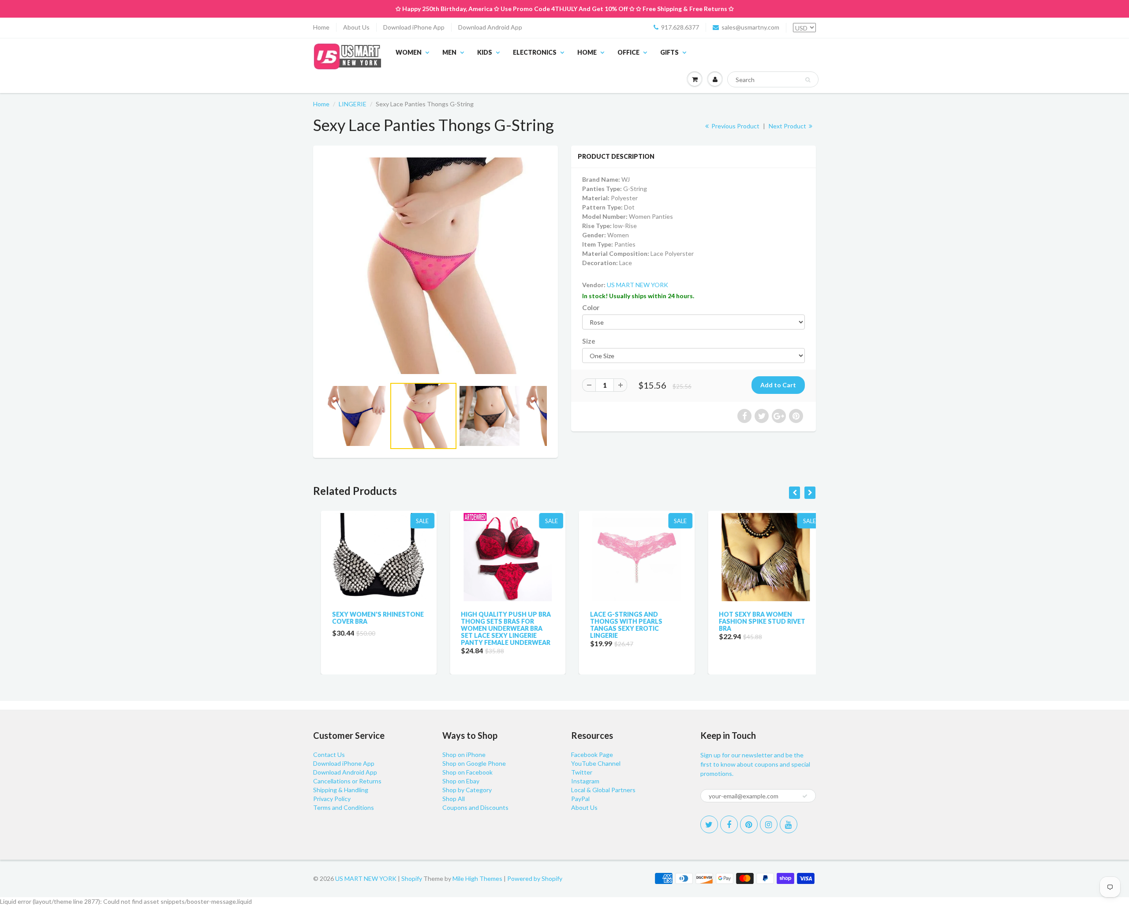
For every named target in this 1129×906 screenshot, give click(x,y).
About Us (356, 27)
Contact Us (329, 754)
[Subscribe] (805, 796)
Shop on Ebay (460, 781)
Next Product (788, 126)
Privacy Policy (332, 798)
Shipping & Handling (340, 790)
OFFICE (628, 52)
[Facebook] (729, 824)
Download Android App (490, 27)
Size (588, 341)
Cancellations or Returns (347, 781)
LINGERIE (352, 104)
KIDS (484, 52)
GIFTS (669, 52)
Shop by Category (467, 790)
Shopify (411, 878)
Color (590, 307)
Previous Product (734, 126)
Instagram (585, 781)
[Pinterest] (749, 824)
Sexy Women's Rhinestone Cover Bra (370, 617)
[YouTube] (788, 824)
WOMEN (409, 52)
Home (321, 27)
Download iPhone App (414, 27)
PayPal (580, 798)
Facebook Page (592, 754)
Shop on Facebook (467, 772)
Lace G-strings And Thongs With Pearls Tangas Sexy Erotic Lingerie (618, 624)
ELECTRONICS (535, 52)
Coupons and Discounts (475, 807)
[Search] (808, 80)
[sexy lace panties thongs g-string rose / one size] (435, 265)
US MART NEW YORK (637, 284)
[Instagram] (769, 824)
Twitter (581, 772)
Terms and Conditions (343, 807)
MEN (449, 52)
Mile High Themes (477, 878)
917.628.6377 (680, 27)
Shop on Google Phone (474, 763)
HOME (587, 52)
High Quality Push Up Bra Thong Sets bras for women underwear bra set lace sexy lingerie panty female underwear (498, 628)
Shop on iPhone (464, 754)
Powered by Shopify (534, 878)
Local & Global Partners (603, 790)
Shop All (453, 798)
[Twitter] (709, 824)
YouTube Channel (596, 763)
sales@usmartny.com (750, 27)
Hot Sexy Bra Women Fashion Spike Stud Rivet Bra (754, 621)
